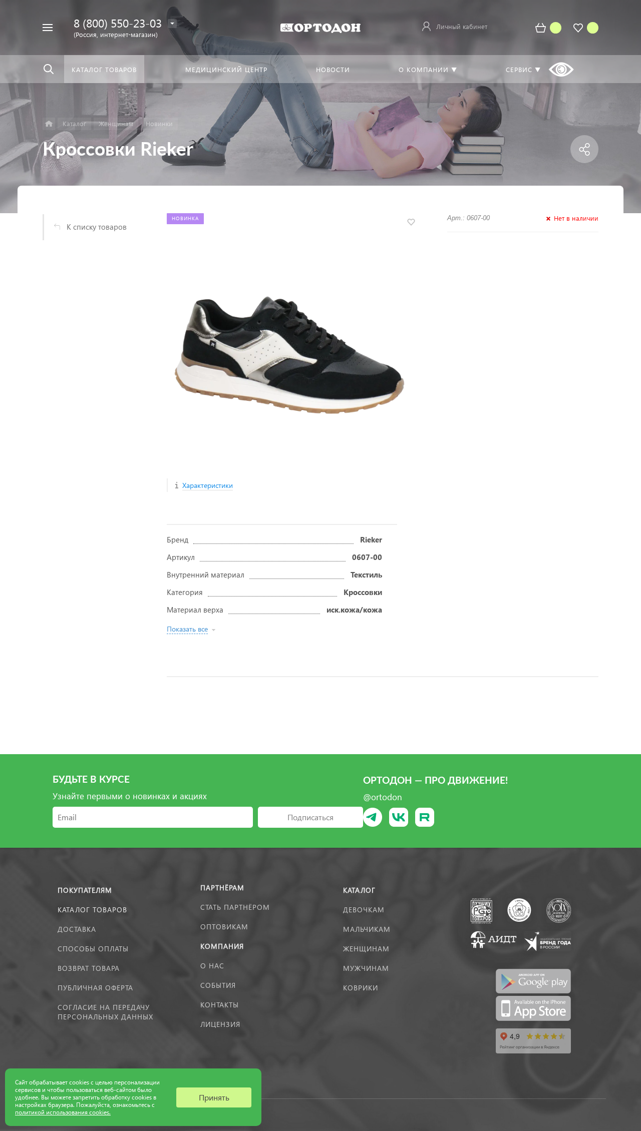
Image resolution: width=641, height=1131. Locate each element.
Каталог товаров (92, 909)
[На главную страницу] (320, 27)
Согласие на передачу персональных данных (105, 1011)
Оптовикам (224, 926)
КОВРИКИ (360, 987)
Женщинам (366, 948)
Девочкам (364, 909)
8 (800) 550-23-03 (118, 23)
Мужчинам (366, 968)
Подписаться (310, 817)
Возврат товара (89, 968)
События (218, 985)
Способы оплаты (93, 948)
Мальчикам (367, 929)
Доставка (77, 929)
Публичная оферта (95, 987)
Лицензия (220, 1024)
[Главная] (49, 124)
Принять (214, 1097)
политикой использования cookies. (63, 1112)
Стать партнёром (235, 907)
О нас (212, 965)
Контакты (219, 1004)
